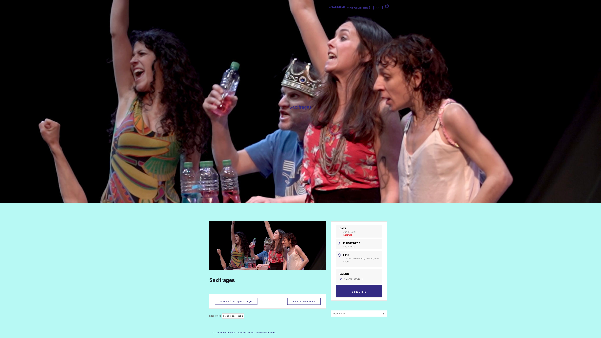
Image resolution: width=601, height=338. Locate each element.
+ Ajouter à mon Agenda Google (236, 301)
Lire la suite (349, 246)
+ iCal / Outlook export (304, 301)
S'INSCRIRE (359, 291)
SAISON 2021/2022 (233, 316)
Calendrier (337, 6)
